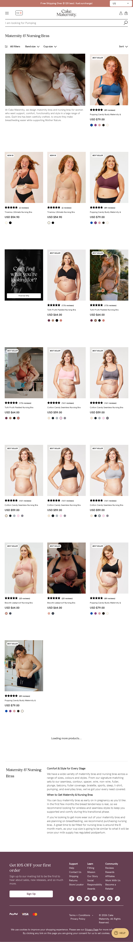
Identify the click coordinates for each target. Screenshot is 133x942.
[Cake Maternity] (67, 13)
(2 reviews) (24, 208)
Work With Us (112, 880)
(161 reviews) (68, 403)
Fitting (90, 868)
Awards (91, 888)
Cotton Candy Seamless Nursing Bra (64, 407)
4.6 (17, 13)
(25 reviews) (24, 598)
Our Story (92, 876)
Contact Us (75, 872)
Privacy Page (91, 929)
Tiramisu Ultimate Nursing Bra (18, 212)
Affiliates (110, 876)
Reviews (109, 868)
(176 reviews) (68, 305)
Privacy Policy (77, 918)
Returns (73, 880)
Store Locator (76, 884)
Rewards (109, 872)
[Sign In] (121, 13)
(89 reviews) (109, 110)
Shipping (73, 876)
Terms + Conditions (79, 915)
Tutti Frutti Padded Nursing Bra (61, 310)
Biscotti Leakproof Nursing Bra (19, 603)
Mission (91, 872)
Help (71, 868)
